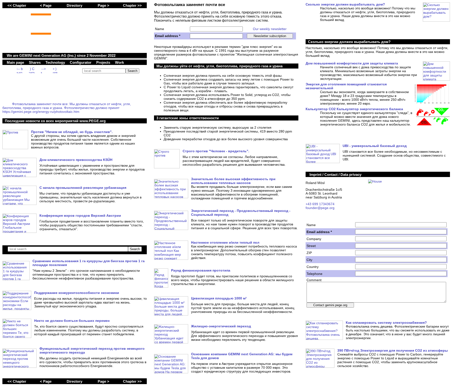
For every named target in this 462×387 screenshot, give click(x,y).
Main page (16, 62)
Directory (74, 5)
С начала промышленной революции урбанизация (82, 188)
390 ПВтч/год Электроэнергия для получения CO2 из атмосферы (392, 350)
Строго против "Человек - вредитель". (216, 151)
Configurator (81, 62)
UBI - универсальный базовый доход (375, 146)
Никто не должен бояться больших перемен (71, 321)
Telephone (314, 274)
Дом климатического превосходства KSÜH (75, 160)
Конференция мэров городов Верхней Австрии (80, 215)
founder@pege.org (320, 208)
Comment (314, 280)
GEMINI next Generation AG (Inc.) (47, 55)
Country (313, 267)
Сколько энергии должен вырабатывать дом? (345, 4)
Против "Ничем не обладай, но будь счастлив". (72, 132)
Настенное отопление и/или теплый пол (225, 242)
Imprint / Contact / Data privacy (335, 174)
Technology (56, 62)
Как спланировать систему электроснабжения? (386, 322)
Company (314, 239)
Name (159, 29)
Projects (103, 62)
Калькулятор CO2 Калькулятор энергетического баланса (354, 109)
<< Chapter (17, 5)
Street (311, 246)
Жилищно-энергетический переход (221, 326)
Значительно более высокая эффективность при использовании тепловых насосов (233, 181)
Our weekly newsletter (269, 29)
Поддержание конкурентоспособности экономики (76, 293)
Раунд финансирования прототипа (200, 270)
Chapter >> (132, 5)
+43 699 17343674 (320, 204)
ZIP (309, 253)
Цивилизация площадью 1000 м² (219, 298)
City (309, 260)
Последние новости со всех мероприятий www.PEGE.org (55, 121)
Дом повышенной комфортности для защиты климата (352, 63)
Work (119, 62)
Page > (103, 5)
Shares (35, 62)
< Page (45, 5)
